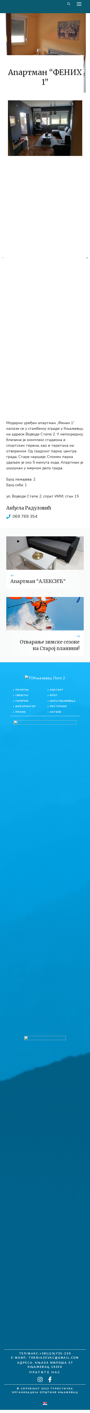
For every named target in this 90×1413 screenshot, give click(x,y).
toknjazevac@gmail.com (53, 1358)
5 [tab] (48, 417)
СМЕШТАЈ (21, 695)
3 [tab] (35, 417)
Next (87, 257)
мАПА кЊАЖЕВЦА (62, 701)
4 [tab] (42, 417)
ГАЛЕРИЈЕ (21, 701)
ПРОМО (20, 712)
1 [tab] (23, 417)
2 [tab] (29, 417)
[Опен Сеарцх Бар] (68, 4)
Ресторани (58, 706)
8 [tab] (67, 417)
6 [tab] (54, 417)
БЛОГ (53, 695)
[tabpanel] (45, 128)
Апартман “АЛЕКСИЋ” (38, 581)
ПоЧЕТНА (22, 689)
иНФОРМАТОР (25, 706)
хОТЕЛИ (55, 712)
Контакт (56, 689)
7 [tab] (61, 417)
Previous (3, 257)
